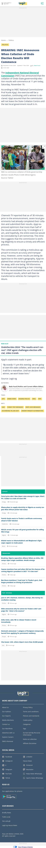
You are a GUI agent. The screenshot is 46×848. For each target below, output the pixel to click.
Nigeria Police (24, 399)
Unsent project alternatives (32, 411)
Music (3, 546)
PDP (39, 399)
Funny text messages (15, 407)
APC (3, 399)
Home (3, 40)
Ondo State (11, 399)
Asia (3, 645)
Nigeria (4, 535)
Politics (11, 40)
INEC (34, 399)
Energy (4, 502)
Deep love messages (33, 407)
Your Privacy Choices (25, 847)
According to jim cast (10, 411)
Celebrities (5, 524)
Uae (3, 407)
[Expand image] (44, 147)
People (4, 636)
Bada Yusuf (37, 65)
